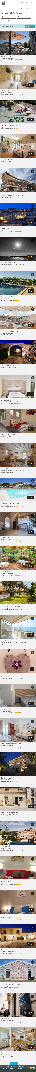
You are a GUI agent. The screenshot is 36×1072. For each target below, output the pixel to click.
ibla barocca (5, 847)
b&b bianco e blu (7, 469)
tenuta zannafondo (8, 778)
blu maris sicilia (6, 400)
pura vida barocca (7, 159)
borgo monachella (7, 366)
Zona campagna (12, 367)
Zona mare (11, 298)
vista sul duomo (7, 1019)
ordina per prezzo (9, 17)
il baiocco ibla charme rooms (11, 744)
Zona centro (11, 161)
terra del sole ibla (7, 56)
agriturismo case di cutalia (11, 984)
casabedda (5, 640)
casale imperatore (7, 297)
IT (32, 3)
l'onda (3, 194)
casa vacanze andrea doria (11, 606)
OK (32, 1068)
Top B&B (3, 8)
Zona (10, 58)
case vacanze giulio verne (10, 263)
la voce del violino (8, 434)
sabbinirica (5, 228)
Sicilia (9, 8)
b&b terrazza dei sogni (9, 331)
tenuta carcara (6, 950)
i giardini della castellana (10, 503)
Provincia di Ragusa (18, 8)
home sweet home (8, 675)
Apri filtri (31, 26)
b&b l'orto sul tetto (8, 572)
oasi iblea (4, 915)
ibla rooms (5, 537)
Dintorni (7, 20)
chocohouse (5, 1053)
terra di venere (6, 881)
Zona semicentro (12, 676)
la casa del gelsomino (9, 125)
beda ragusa (5, 709)
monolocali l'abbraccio (9, 812)
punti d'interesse (24, 17)
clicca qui (11, 1068)
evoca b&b (5, 91)
